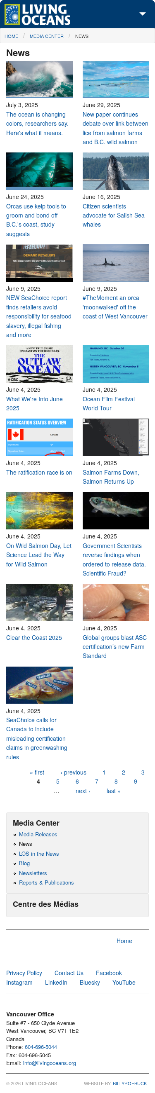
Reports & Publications (46, 882)
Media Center (47, 36)
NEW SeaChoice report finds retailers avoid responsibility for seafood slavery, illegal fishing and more (39, 316)
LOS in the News (39, 853)
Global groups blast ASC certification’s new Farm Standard (115, 646)
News (81, 36)
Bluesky (90, 982)
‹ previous (73, 772)
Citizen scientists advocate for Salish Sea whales (114, 215)
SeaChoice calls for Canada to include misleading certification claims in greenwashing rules (36, 738)
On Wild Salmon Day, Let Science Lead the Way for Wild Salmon (39, 554)
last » (114, 790)
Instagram (19, 982)
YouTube (124, 982)
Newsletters (33, 873)
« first (37, 772)
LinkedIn (56, 982)
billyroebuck (130, 1083)
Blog (24, 863)
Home (11, 36)
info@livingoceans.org (49, 1063)
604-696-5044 (41, 1047)
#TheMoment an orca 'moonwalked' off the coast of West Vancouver (115, 306)
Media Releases (38, 834)
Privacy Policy (24, 973)
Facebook (109, 973)
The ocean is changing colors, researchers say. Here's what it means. (37, 123)
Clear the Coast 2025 (34, 637)
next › (84, 790)
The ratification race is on (39, 472)
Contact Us (69, 973)
